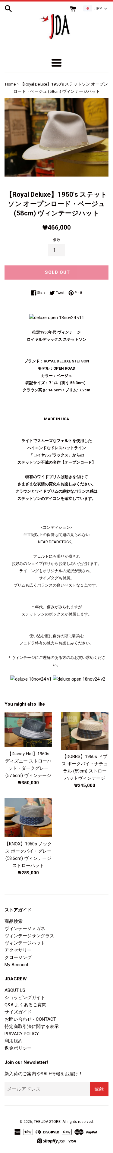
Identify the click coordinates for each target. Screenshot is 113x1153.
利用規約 (14, 1041)
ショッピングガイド (25, 997)
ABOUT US (15, 990)
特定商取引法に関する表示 (32, 1026)
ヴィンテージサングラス (29, 935)
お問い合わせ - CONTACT (30, 1019)
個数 (56, 240)
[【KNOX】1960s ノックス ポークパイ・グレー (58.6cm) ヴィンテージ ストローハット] (28, 817)
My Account (16, 964)
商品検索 (14, 921)
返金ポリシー (18, 1048)
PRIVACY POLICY (22, 1033)
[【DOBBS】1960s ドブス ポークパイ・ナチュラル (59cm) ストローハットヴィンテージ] (85, 731)
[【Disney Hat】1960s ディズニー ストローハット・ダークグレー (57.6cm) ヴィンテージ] (28, 729)
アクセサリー (18, 950)
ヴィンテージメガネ (25, 928)
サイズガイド (18, 1012)
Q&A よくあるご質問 (25, 1004)
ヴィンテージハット (25, 943)
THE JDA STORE (47, 1122)
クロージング (18, 957)
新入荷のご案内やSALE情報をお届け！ (44, 1073)
